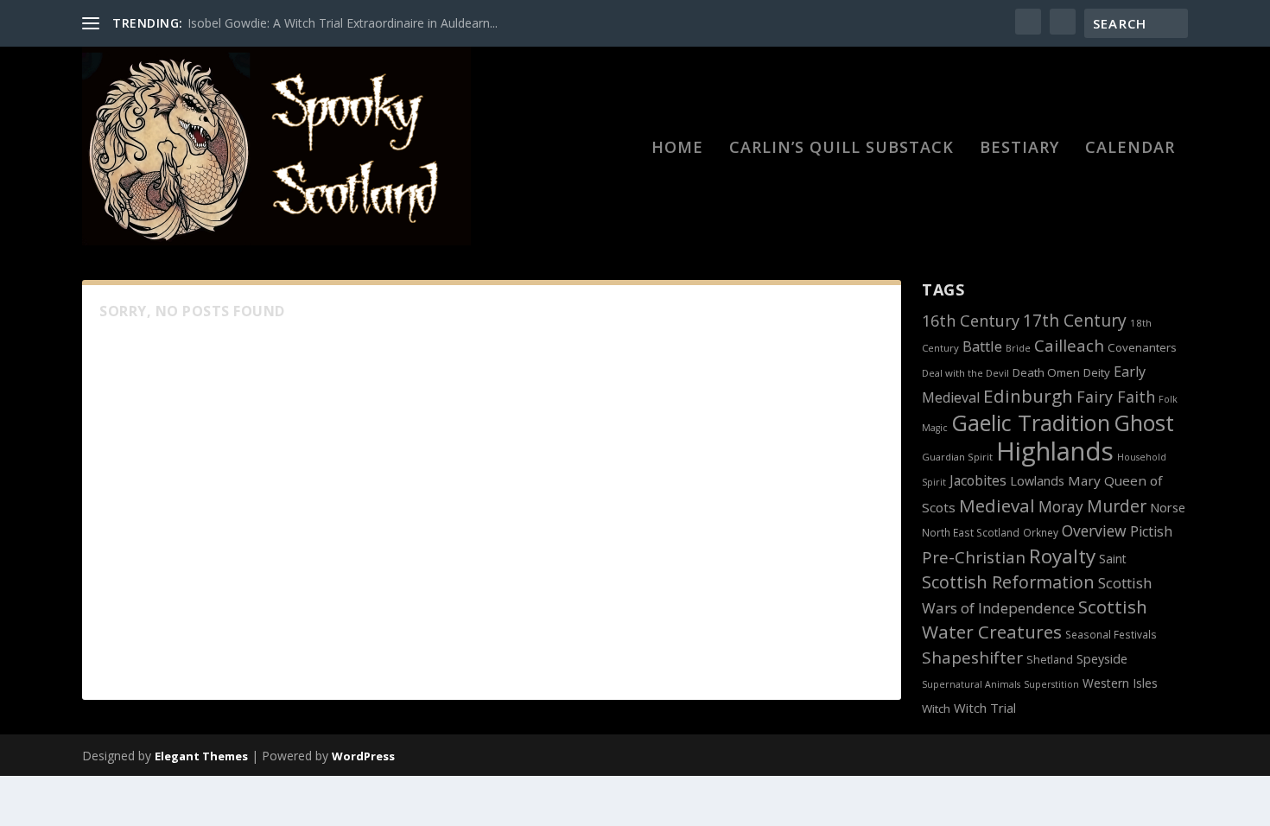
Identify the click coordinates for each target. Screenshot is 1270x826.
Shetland (1049, 659)
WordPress (363, 756)
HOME (677, 148)
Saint (1113, 558)
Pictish (1151, 531)
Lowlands (1037, 481)
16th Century (970, 320)
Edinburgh (1028, 396)
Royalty (1062, 556)
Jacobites (977, 480)
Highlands (1055, 451)
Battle (982, 346)
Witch (936, 708)
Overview (1094, 530)
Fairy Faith (1115, 396)
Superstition (1051, 684)
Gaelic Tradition (1030, 422)
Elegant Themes (201, 756)
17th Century (1075, 320)
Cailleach (1069, 345)
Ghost (1144, 422)
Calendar (1130, 148)
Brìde (1018, 348)
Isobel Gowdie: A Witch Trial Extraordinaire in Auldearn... (342, 23)
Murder (1116, 506)
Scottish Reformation (1008, 582)
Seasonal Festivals (1111, 634)
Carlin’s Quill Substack (841, 148)
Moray (1060, 506)
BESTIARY (1019, 148)
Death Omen (1046, 372)
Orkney (1040, 532)
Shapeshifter (972, 657)
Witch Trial (985, 707)
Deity (1096, 372)
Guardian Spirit (957, 456)
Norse (1167, 507)
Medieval (997, 505)
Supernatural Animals (971, 684)
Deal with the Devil (965, 372)
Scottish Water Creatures (1034, 619)
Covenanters (1142, 347)
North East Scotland (970, 532)
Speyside (1101, 659)
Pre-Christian (974, 557)
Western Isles (1120, 683)
